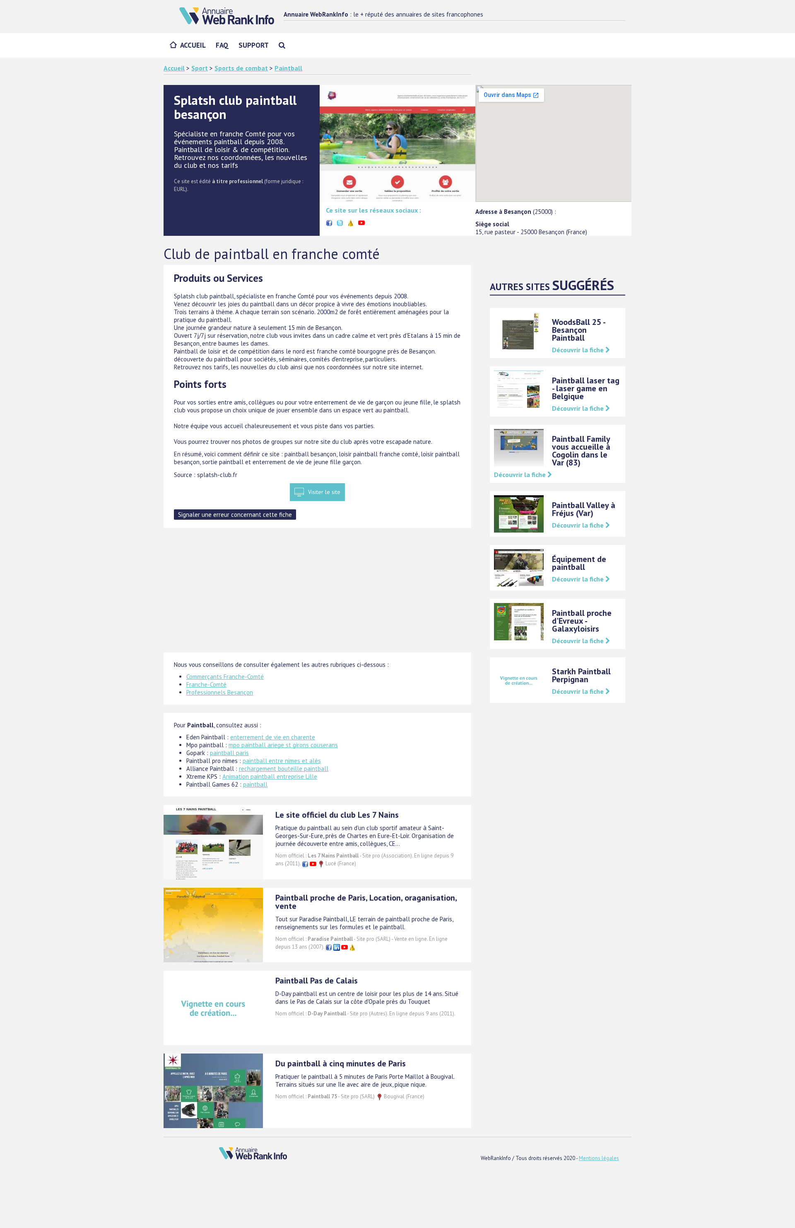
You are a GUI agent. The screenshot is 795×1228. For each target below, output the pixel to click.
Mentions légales (599, 1158)
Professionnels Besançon (219, 692)
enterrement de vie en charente (272, 737)
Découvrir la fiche (578, 350)
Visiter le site (324, 492)
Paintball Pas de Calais (316, 980)
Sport (199, 68)
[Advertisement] (317, 594)
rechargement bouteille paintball (283, 769)
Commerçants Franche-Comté (225, 677)
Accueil (193, 45)
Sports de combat (241, 68)
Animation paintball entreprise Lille (269, 776)
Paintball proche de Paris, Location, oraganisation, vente (366, 901)
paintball (255, 784)
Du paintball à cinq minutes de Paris (340, 1063)
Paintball (288, 68)
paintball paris (229, 753)
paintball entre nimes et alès (282, 761)
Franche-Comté (206, 684)
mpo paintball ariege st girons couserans (283, 745)
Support (253, 45)
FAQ (222, 45)
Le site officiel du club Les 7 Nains (337, 814)
